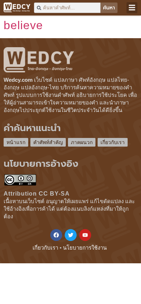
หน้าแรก (16, 142)
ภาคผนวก (82, 142)
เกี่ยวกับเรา (113, 142)
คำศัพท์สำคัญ (48, 142)
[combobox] (67, 8)
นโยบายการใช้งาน (85, 248)
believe (23, 25)
